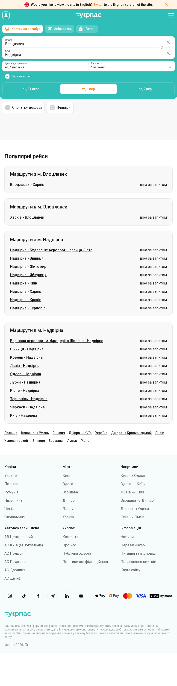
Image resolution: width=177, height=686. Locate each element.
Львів (159, 433)
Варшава (70, 492)
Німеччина (13, 500)
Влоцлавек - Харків (27, 184)
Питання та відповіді (138, 553)
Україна (101, 433)
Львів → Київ (133, 492)
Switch (98, 4)
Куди (8, 51)
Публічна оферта (76, 553)
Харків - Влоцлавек (27, 217)
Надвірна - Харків (25, 291)
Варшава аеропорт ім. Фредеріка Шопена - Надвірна (56, 341)
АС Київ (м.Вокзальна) (23, 545)
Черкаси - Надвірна (27, 407)
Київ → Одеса (133, 475)
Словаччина (14, 517)
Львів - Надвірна (24, 366)
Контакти (70, 537)
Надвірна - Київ (23, 283)
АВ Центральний (18, 537)
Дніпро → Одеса (135, 509)
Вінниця (59, 433)
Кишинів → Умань (35, 433)
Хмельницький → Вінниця (24, 441)
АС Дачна (12, 578)
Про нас (69, 545)
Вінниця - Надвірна (27, 349)
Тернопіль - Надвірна (28, 399)
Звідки (8, 40)
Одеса (67, 484)
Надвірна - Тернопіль (28, 308)
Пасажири (96, 63)
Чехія (9, 509)
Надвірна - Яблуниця (28, 275)
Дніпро (68, 500)
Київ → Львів (133, 517)
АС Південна (15, 562)
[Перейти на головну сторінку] (88, 15)
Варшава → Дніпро (137, 500)
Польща (11, 433)
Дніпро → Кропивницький (131, 433)
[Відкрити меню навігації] (171, 15)
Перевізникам (133, 545)
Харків (68, 517)
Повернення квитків (138, 562)
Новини (127, 537)
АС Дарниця (14, 570)
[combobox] (131, 66)
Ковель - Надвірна (26, 357)
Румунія (11, 492)
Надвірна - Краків (25, 300)
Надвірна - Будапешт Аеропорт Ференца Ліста (51, 250)
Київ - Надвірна (23, 415)
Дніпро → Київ (80, 433)
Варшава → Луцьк (63, 441)
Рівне (85, 441)
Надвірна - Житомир (28, 266)
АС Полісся (13, 553)
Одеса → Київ (133, 484)
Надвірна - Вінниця (27, 258)
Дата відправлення (16, 63)
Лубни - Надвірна (25, 382)
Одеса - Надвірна (25, 374)
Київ (66, 475)
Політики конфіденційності (85, 562)
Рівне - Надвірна (24, 390)
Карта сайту (130, 570)
